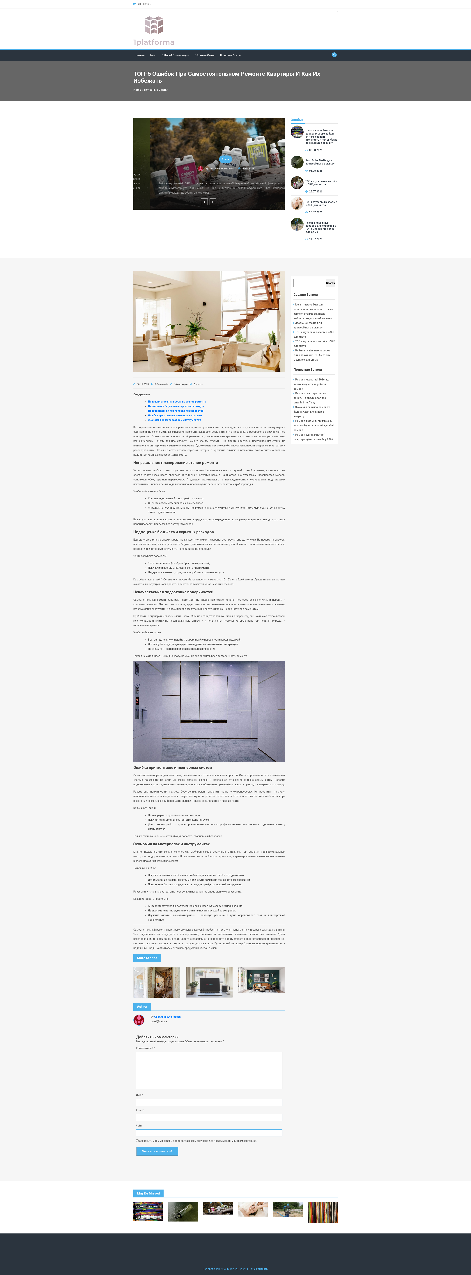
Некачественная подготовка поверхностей (175, 410)
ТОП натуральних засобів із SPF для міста (209, 176)
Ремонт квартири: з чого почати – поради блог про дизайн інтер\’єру (309, 398)
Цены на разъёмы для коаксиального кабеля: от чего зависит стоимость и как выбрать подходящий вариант (321, 136)
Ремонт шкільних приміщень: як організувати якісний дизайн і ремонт (313, 425)
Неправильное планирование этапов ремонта (177, 401)
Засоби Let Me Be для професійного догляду (319, 162)
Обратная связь (205, 55)
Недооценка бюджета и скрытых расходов (176, 406)
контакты (262, 1268)
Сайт (139, 1125)
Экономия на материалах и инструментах (174, 420)
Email (140, 1110)
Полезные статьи (231, 55)
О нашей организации (175, 55)
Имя (139, 1095)
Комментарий (145, 1048)
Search (330, 283)
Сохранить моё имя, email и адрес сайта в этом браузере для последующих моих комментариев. (198, 1140)
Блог (153, 55)
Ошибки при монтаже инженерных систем (175, 415)
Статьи (209, 159)
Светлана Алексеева (204, 168)
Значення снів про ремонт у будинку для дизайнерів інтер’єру (311, 412)
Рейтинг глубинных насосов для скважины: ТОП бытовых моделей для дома (320, 227)
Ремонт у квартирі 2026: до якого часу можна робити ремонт (311, 384)
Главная (140, 55)
